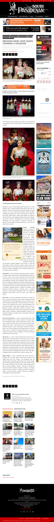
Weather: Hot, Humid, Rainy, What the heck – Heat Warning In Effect (18, 420)
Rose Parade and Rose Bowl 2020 (8, 38)
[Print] (16, 54)
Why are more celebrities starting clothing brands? (7, 462)
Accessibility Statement (27, 509)
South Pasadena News (12, 16)
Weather (15, 417)
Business (31, 16)
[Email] (13, 54)
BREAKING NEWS (30, 35)
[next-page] (5, 469)
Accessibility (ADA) (44, 518)
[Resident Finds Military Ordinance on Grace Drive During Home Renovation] (7, 426)
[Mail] (20, 403)
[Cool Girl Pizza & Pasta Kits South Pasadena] (43, 361)
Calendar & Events (6, 36)
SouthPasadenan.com (42, 117)
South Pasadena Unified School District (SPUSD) (29, 458)
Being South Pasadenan (14, 35)
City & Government (39, 16)
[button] (40, 0)
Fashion (4, 458)
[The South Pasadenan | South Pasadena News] (27, 8)
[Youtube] (50, 1)
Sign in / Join (35, 0)
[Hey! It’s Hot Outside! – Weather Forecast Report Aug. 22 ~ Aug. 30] (18, 441)
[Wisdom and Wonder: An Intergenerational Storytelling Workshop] (7, 414)
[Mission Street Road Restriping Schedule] (30, 414)
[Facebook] (42, 1)
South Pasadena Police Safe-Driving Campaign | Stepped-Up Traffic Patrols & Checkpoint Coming (29, 433)
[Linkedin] (18, 403)
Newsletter (30, 36)
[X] (48, 1)
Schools (46, 16)
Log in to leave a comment (8, 477)
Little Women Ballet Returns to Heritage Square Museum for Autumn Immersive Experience (7, 448)
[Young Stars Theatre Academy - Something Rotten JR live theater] (43, 278)
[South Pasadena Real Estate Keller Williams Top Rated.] (27, 22)
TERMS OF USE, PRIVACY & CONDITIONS (32, 518)
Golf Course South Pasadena (22, 36)
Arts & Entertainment (23, 16)
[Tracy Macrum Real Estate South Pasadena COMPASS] (27, 29)
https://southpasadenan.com (16, 396)
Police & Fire (27, 429)
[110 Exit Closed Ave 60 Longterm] (43, 335)
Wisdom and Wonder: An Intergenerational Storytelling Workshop (7, 420)
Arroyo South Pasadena (13, 36)
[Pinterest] (46, 1)
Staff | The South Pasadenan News (10, 51)
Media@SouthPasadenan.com (27, 508)
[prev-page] (3, 469)
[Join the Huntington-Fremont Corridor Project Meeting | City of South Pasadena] (30, 441)
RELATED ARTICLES (8, 409)
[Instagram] (44, 1)
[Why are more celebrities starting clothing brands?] (7, 456)
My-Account (22, 518)
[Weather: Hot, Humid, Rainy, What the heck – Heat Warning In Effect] (18, 414)
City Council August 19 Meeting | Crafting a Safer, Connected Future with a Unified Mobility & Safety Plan (18, 463)
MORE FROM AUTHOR (19, 409)
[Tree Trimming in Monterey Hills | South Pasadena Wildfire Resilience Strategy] (18, 426)
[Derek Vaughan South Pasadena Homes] (12, 243)
